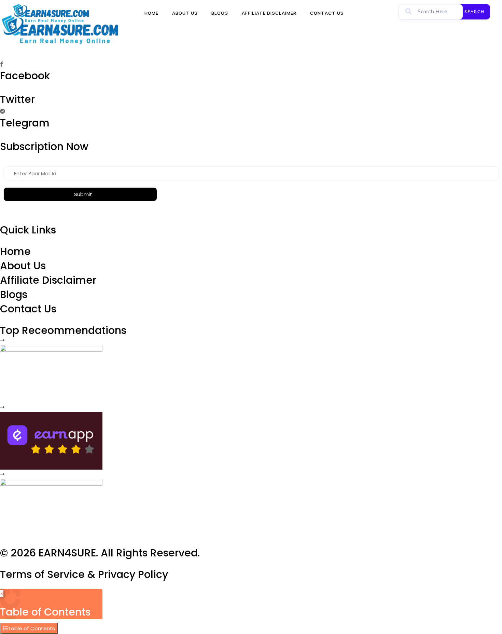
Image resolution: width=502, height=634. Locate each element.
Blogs (219, 13)
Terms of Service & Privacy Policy (84, 574)
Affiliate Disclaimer (269, 13)
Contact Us (327, 13)
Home (151, 13)
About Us (185, 13)
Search (474, 12)
